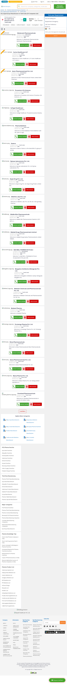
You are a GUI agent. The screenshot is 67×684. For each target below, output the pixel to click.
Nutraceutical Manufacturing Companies (9, 525)
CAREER (4, 627)
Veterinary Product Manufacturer (10, 489)
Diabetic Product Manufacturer (9, 491)
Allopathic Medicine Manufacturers (37, 636)
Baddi (41, 25)
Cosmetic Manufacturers (36, 643)
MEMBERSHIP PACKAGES (6, 643)
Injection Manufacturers (36, 647)
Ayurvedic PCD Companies (26, 653)
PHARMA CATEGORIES (16, 630)
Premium (40, 20)
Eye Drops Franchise (27, 624)
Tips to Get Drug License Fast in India (9, 541)
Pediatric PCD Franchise (26, 649)
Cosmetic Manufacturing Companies (8, 521)
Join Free (35, 1)
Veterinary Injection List (8, 570)
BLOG (14, 623)
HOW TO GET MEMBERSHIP (16, 626)
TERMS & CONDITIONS (6, 633)
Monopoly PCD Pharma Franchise (10, 515)
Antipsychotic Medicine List (8, 572)
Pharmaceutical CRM (15, 1)
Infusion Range (6, 585)
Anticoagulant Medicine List (8, 603)
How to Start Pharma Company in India (10, 537)
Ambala (13, 25)
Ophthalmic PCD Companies (26, 631)
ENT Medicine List (6, 580)
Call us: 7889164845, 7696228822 (56, 1)
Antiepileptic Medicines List (8, 593)
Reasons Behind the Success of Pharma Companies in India (10, 561)
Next (56, 36)
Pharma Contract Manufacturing (10, 513)
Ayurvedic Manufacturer (8, 481)
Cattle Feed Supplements (8, 606)
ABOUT (4, 623)
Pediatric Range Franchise (8, 471)
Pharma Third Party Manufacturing (10, 479)
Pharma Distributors (27, 656)
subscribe (63, 622)
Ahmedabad (6, 25)
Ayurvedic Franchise (7, 450)
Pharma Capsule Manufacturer (9, 499)
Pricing (5, 1)
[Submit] (19, 6)
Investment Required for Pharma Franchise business (10, 550)
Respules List (5, 588)
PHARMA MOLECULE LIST (17, 633)
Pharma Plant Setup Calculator (7, 655)
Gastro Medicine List (7, 575)
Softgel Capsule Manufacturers (36, 632)
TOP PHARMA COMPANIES (16, 637)
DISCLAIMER (5, 636)
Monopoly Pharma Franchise (27, 635)
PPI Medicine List (6, 583)
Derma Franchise (6, 460)
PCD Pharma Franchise (7, 507)
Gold (36, 20)
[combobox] (34, 6)
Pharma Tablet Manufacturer (9, 497)
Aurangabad (35, 25)
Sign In (42, 1)
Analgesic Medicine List (7, 577)
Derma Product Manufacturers (36, 640)
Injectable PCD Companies (26, 627)
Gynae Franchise (6, 463)
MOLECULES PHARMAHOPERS (16, 648)
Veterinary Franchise (7, 458)
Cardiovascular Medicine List (9, 598)
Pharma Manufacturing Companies (10, 518)
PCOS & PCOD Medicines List (9, 600)
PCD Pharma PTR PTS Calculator (7, 646)
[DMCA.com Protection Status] (33, 673)
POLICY (4, 630)
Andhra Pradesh (21, 25)
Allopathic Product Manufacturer (10, 484)
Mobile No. (47, 26)
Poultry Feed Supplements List (9, 595)
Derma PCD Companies (25, 646)
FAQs (14, 642)
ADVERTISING (16, 640)
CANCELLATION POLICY (6, 639)
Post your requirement (60, 6)
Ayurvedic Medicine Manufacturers (37, 629)
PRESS (14, 644)
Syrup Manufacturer (7, 494)
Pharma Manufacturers (36, 651)
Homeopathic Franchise (8, 455)
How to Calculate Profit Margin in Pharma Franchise (10, 546)
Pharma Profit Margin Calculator (6, 651)
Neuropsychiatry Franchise (8, 466)
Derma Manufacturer (7, 486)
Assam (28, 25)
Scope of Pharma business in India (10, 557)
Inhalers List (5, 590)
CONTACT (5, 625)
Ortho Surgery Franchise (8, 468)
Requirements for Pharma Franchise (8, 554)
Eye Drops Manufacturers (8, 528)
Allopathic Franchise (7, 453)
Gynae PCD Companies (25, 638)
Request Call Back (58, 680)
